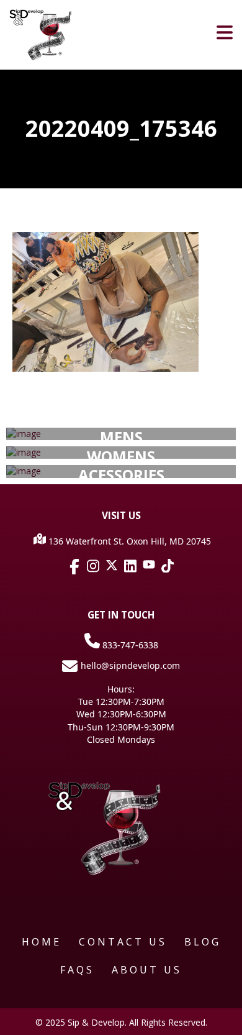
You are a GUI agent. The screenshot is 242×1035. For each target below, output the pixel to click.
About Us (147, 970)
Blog (202, 942)
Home (41, 942)
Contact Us (123, 942)
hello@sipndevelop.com (130, 665)
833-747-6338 (129, 645)
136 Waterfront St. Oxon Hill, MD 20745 (128, 541)
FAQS (77, 970)
